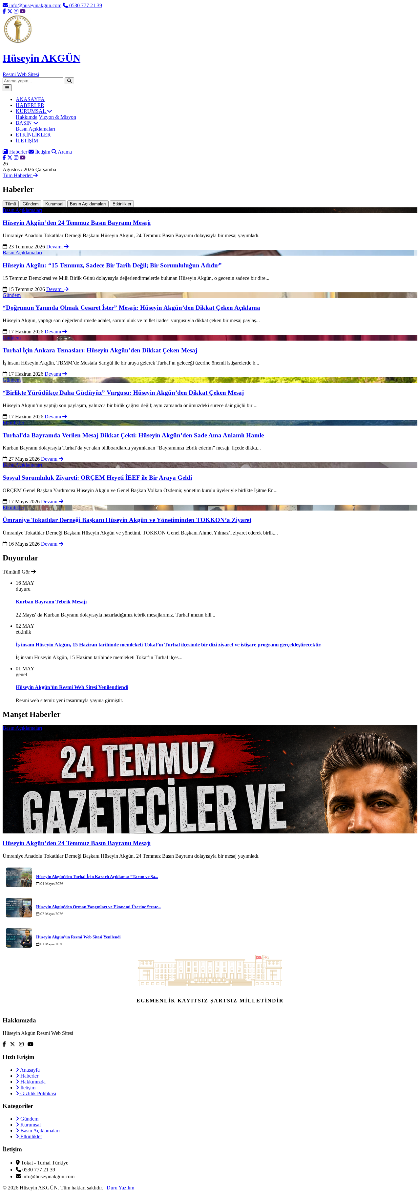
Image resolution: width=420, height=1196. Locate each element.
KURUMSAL (31, 111)
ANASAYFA (30, 99)
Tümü (10, 203)
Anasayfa (29, 1070)
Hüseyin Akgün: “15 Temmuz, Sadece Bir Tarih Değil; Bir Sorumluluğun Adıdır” (112, 265)
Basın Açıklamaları (35, 129)
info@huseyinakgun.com (34, 5)
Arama (64, 152)
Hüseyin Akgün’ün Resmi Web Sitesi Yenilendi (78, 936)
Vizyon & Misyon (57, 117)
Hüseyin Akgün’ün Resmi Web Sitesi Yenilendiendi (72, 687)
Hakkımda (26, 117)
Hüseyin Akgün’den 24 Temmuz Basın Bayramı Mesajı (77, 222)
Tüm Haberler (18, 175)
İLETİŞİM (27, 140)
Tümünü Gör (17, 572)
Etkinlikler (122, 203)
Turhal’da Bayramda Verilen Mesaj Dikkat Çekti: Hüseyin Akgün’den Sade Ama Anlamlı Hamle (133, 435)
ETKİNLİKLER (33, 134)
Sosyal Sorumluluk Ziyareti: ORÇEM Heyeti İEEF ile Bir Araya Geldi (97, 477)
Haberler (17, 152)
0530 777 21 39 (85, 5)
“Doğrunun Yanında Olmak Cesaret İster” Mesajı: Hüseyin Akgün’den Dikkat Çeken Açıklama (131, 307)
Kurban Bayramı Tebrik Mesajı (51, 601)
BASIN (24, 123)
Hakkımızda (32, 1081)
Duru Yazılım (120, 1187)
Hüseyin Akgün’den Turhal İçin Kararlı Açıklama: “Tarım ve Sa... (97, 876)
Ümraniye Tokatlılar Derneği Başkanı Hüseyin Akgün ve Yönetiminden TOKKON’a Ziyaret (127, 519)
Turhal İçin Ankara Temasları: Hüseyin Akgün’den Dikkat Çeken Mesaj (100, 350)
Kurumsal (54, 203)
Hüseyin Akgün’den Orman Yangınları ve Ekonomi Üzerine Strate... (98, 906)
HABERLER (30, 105)
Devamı (55, 246)
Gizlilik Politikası (37, 1093)
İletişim (42, 152)
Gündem (31, 203)
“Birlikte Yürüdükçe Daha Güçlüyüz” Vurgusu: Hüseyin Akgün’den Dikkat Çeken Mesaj (123, 392)
